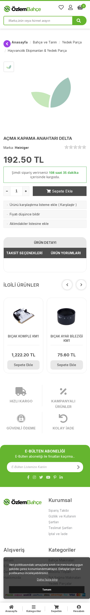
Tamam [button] (46, 589)
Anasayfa (20, 42)
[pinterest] (54, 477)
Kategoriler (33, 611)
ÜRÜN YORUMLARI (66, 253)
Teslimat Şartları (60, 528)
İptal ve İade (58, 534)
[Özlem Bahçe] (37, 7)
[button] (81, 285)
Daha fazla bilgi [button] (47, 579)
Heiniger (22, 148)
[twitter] (41, 477)
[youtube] (48, 477)
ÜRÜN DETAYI (45, 243)
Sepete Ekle (62, 191)
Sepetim (56, 611)
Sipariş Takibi (58, 510)
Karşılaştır (67, 205)
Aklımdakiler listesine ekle (29, 224)
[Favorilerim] (61, 7)
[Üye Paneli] (70, 7)
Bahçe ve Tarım (45, 42)
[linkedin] (61, 477)
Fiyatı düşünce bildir (25, 214)
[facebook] (28, 477)
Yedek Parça (72, 42)
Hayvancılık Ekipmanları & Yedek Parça (37, 50)
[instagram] (34, 477)
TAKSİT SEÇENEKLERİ (24, 253)
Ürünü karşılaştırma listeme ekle (33, 205)
